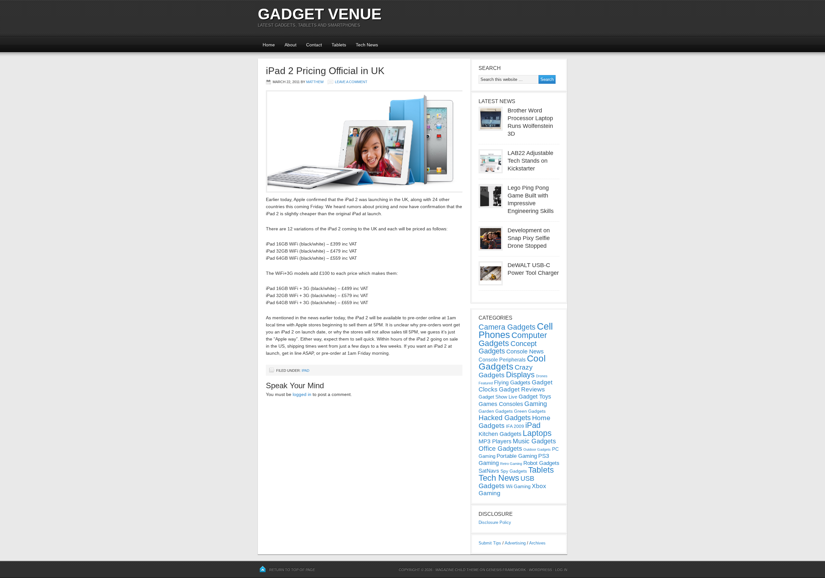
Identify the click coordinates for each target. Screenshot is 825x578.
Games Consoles (501, 404)
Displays (520, 374)
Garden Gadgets (496, 411)
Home (269, 44)
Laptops (537, 433)
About (290, 44)
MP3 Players (495, 441)
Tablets (339, 44)
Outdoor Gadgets (537, 449)
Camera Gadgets (507, 327)
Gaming (535, 403)
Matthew (315, 82)
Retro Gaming (511, 464)
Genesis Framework (506, 570)
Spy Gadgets (513, 471)
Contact (314, 44)
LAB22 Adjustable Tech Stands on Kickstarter (530, 161)
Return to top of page (292, 570)
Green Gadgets (530, 411)
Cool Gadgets (512, 362)
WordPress (540, 570)
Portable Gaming (517, 456)
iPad (305, 370)
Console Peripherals (502, 359)
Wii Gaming (518, 486)
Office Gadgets (500, 448)
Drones (542, 376)
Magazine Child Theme (457, 570)
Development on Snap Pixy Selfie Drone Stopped (529, 238)
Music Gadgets (534, 441)
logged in (302, 394)
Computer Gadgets (513, 339)
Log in (561, 570)
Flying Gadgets (512, 382)
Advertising (515, 543)
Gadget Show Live (498, 397)
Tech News (367, 44)
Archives (537, 543)
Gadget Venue (320, 14)
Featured (486, 383)
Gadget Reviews (522, 389)
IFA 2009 (515, 426)
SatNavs (489, 471)
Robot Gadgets (541, 463)
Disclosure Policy (495, 522)
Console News (525, 351)
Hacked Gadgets (505, 418)
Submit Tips (490, 543)
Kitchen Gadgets (500, 434)
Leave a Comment (351, 82)
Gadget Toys (535, 396)
